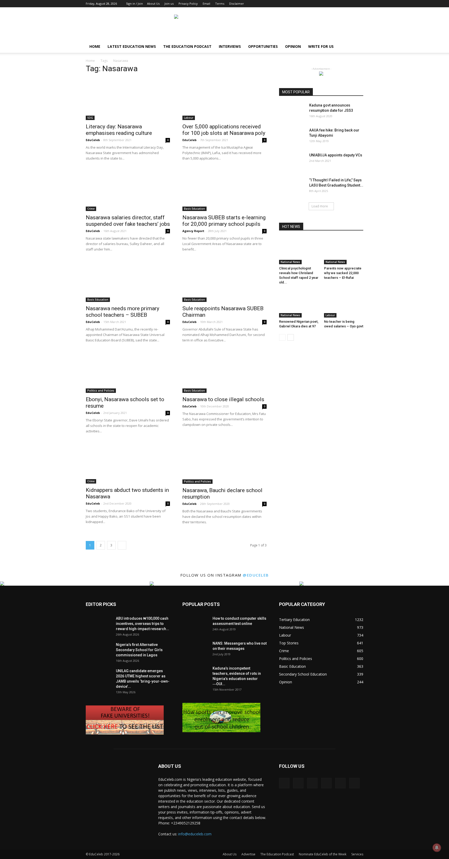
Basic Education (194, 208)
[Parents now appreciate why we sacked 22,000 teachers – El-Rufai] (344, 250)
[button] (357, 46)
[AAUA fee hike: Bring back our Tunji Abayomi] (292, 137)
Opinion (293, 46)
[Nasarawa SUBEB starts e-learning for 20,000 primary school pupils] (224, 190)
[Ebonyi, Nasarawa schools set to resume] (128, 372)
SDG (90, 118)
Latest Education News (132, 46)
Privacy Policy (188, 3)
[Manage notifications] (437, 847)
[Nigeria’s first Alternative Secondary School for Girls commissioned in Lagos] (99, 651)
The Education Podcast (187, 46)
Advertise (248, 854)
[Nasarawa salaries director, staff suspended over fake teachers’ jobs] (128, 190)
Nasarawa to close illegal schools (223, 399)
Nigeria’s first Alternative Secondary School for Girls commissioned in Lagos (139, 650)
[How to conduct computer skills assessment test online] (195, 625)
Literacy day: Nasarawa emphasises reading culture (119, 129)
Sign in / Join (134, 3)
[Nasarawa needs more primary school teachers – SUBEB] (128, 281)
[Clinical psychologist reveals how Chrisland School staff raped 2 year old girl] (299, 250)
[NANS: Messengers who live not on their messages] (195, 650)
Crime (91, 208)
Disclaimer (236, 3)
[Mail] (342, 3)
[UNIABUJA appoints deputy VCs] (292, 162)
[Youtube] (359, 3)
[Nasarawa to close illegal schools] (224, 372)
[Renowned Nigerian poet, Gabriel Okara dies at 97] (299, 304)
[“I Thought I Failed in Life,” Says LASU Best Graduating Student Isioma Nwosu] (292, 186)
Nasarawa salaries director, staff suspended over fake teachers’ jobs (128, 220)
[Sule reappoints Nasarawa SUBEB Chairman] (224, 281)
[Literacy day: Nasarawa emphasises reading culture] (128, 99)
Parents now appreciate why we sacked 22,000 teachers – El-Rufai (342, 273)
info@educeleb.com (195, 833)
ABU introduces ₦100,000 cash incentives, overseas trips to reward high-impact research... (142, 623)
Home (94, 46)
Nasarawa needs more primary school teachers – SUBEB (122, 311)
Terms (219, 3)
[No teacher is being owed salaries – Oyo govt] (344, 304)
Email (206, 3)
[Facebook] (316, 3)
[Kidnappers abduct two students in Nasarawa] (128, 463)
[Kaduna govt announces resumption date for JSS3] (292, 112)
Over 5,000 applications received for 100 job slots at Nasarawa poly (223, 129)
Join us (169, 3)
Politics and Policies (100, 390)
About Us (153, 3)
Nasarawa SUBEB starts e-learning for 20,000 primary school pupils (224, 220)
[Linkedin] (334, 3)
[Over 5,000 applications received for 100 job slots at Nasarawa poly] (224, 99)
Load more (320, 206)
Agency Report (193, 231)
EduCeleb (93, 140)
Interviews (230, 46)
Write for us (321, 46)
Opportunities (263, 46)
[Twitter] (351, 3)
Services (357, 854)
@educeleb (256, 575)
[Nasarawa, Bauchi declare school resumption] (224, 463)
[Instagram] (325, 3)
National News (290, 262)
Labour (188, 118)
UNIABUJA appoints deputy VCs (335, 155)
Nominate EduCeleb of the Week (322, 854)
